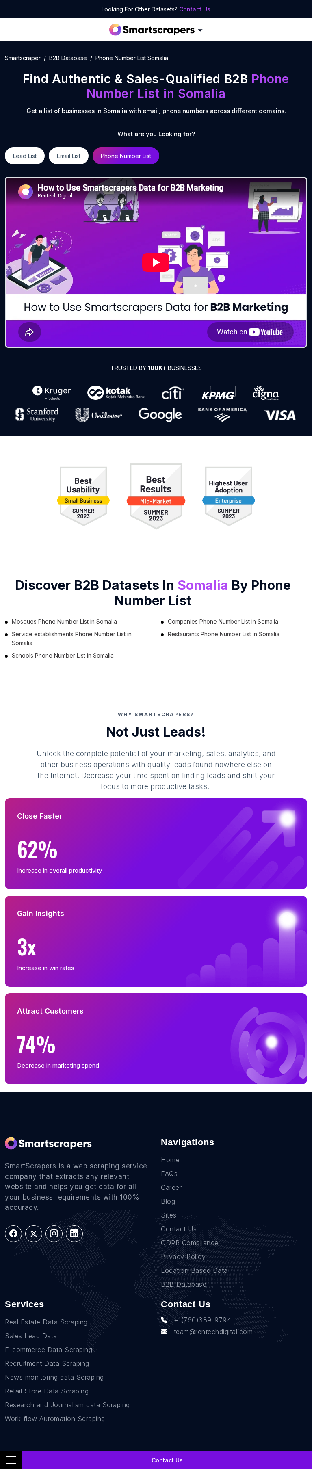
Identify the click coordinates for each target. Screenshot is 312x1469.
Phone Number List (126, 155)
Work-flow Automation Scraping (55, 1419)
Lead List (25, 155)
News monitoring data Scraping (54, 1377)
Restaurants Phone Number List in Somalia (224, 633)
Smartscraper (23, 57)
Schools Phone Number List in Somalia (63, 655)
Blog (168, 1201)
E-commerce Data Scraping (48, 1350)
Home (170, 1160)
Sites (169, 1215)
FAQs (169, 1174)
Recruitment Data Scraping (47, 1363)
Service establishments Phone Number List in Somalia (72, 638)
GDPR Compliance (190, 1243)
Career (171, 1187)
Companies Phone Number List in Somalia (223, 621)
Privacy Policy (183, 1256)
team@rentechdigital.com (213, 1332)
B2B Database (68, 57)
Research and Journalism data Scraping (67, 1405)
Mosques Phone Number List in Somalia (64, 621)
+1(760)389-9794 (203, 1320)
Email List (68, 155)
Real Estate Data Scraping (46, 1322)
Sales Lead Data (31, 1336)
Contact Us (194, 9)
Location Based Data (194, 1270)
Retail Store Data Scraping (47, 1391)
